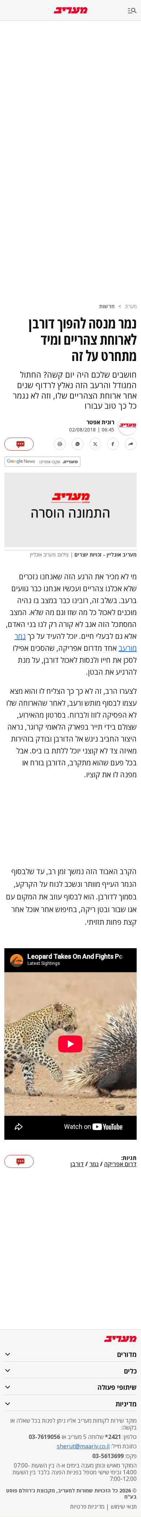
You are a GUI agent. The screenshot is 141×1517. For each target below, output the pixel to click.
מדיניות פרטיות (87, 1506)
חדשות (107, 306)
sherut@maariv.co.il (83, 1446)
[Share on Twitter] (95, 444)
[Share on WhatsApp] (78, 444)
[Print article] (60, 444)
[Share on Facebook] (113, 444)
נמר (94, 1164)
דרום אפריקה (120, 1164)
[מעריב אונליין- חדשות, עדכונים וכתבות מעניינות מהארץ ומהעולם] (70, 10)
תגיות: (129, 1158)
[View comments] (19, 444)
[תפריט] (134, 11)
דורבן (77, 1164)
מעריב (131, 306)
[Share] (131, 444)
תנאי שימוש (124, 1506)
